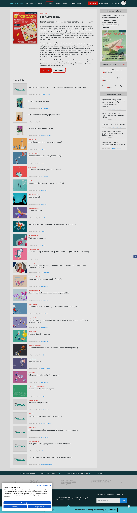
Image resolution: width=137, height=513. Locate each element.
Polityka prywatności (44, 485)
